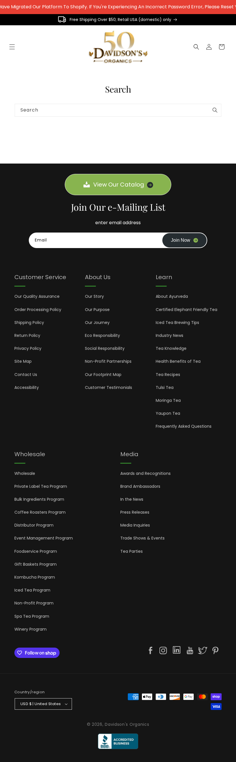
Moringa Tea (168, 400)
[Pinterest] (215, 650)
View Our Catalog (118, 185)
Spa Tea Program (31, 616)
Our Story (94, 296)
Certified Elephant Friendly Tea (186, 309)
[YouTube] (190, 650)
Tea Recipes (168, 374)
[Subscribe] (184, 240)
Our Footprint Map (103, 374)
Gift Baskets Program (35, 564)
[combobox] (118, 110)
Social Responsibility (105, 348)
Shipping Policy (29, 322)
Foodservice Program (35, 551)
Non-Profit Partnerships (108, 361)
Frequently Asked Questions (184, 426)
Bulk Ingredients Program (39, 499)
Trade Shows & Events (142, 538)
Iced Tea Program (32, 590)
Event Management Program (43, 538)
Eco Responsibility (102, 335)
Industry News (169, 335)
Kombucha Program (34, 577)
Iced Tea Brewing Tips (177, 322)
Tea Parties (131, 551)
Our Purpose (97, 309)
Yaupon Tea (168, 413)
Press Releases (134, 512)
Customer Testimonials (108, 387)
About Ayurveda (172, 296)
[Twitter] (202, 650)
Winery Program (30, 629)
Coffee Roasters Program (40, 512)
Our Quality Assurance (37, 296)
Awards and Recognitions (145, 473)
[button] (12, 47)
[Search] (215, 110)
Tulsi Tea (165, 387)
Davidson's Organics (127, 724)
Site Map (23, 361)
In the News (131, 499)
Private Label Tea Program (40, 486)
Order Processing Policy (37, 309)
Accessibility (26, 387)
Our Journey (97, 322)
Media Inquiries (135, 525)
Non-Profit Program (34, 603)
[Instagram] (163, 650)
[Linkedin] (177, 651)
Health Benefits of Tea (178, 361)
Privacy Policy (27, 348)
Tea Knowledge (171, 348)
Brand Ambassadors (140, 486)
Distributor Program (34, 525)
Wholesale (24, 473)
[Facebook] (150, 650)
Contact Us (25, 374)
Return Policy (27, 335)
